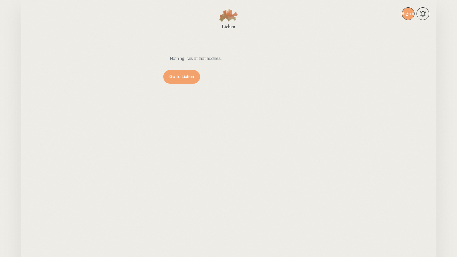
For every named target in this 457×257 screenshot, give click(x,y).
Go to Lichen (181, 76)
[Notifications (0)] (423, 13)
